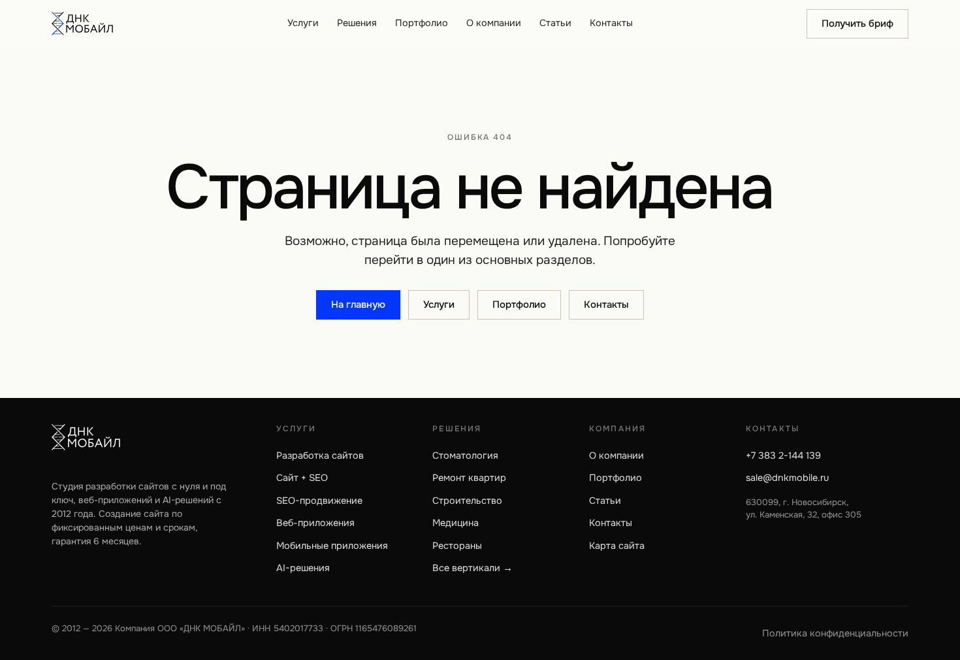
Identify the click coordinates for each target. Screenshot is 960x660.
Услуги (303, 23)
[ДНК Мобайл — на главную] (82, 23)
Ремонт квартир (469, 478)
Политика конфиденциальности (835, 633)
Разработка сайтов (320, 455)
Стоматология (465, 455)
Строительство (467, 500)
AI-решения (303, 568)
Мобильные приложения (332, 546)
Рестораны (457, 546)
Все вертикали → (472, 568)
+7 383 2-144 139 (783, 455)
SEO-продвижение (319, 500)
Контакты (611, 23)
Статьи (555, 23)
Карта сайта (617, 546)
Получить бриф (857, 23)
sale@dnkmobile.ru (787, 478)
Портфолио (421, 23)
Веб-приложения (315, 523)
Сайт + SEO (302, 478)
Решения (357, 23)
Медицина (455, 523)
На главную (358, 304)
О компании (493, 23)
